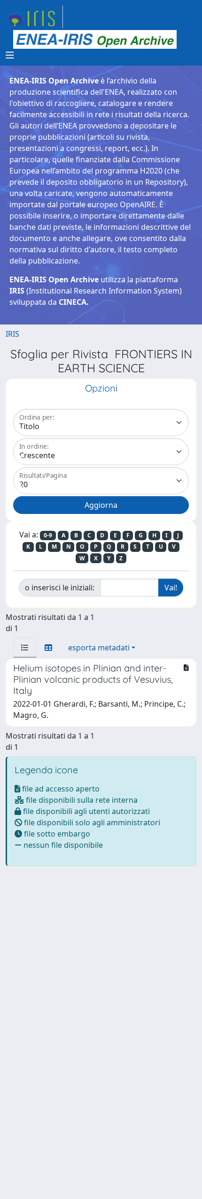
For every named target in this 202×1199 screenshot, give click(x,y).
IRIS (12, 334)
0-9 (48, 535)
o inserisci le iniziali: (59, 587)
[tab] (25, 647)
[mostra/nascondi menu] (10, 55)
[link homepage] (34, 17)
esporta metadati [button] (99, 647)
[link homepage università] (95, 39)
